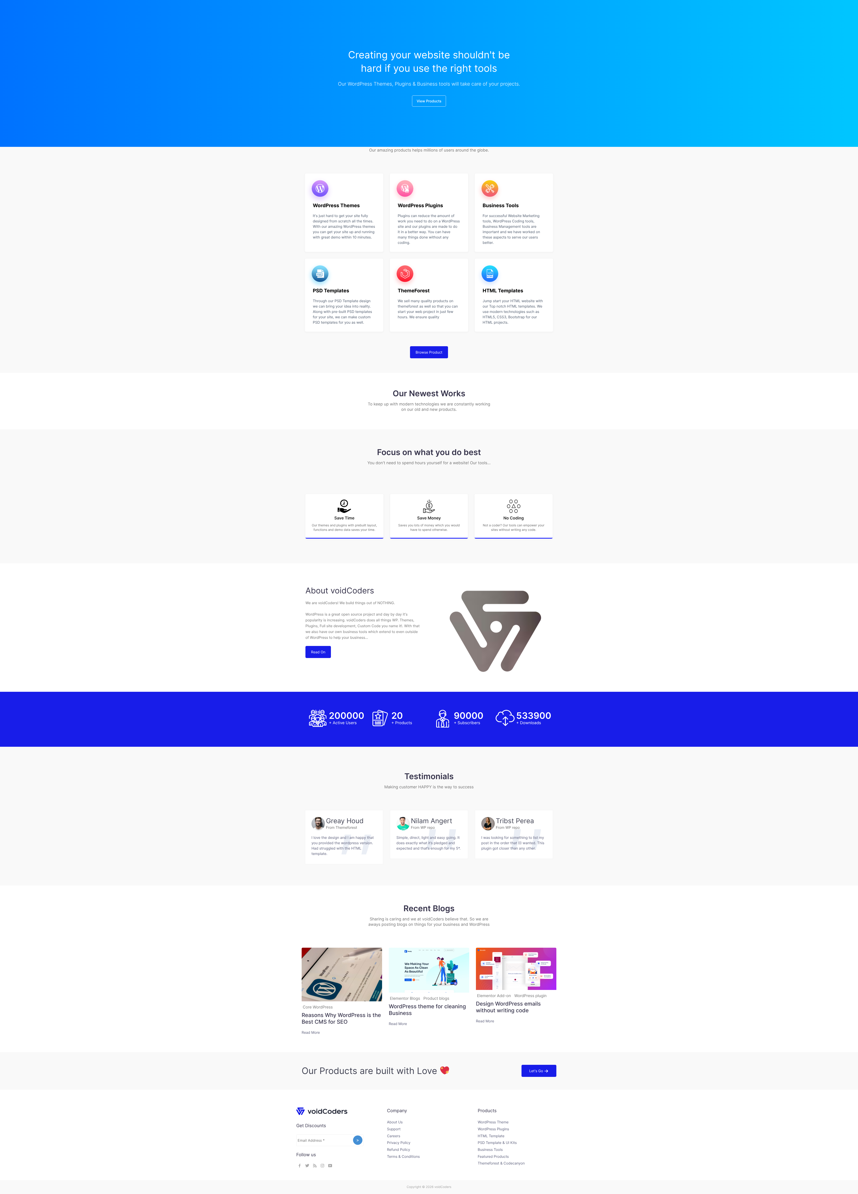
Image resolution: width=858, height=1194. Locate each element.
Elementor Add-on (494, 996)
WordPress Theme (493, 1122)
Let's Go (536, 1071)
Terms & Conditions (403, 1156)
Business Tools (501, 206)
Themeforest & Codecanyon (501, 1163)
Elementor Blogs (405, 998)
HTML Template (491, 1136)
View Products (429, 101)
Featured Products (493, 1156)
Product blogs (436, 998)
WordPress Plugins (420, 206)
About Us (395, 1122)
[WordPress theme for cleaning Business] (429, 971)
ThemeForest (414, 291)
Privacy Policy (398, 1142)
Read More (311, 1032)
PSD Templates (331, 291)
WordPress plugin (530, 996)
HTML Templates (503, 291)
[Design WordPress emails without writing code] (516, 969)
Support (394, 1129)
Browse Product (429, 352)
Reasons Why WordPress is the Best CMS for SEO (341, 1018)
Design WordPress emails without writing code (508, 1007)
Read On (318, 652)
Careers (393, 1136)
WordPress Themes (336, 206)
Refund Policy (398, 1149)
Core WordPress (318, 1007)
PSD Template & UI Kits (497, 1142)
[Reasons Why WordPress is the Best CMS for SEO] (342, 975)
